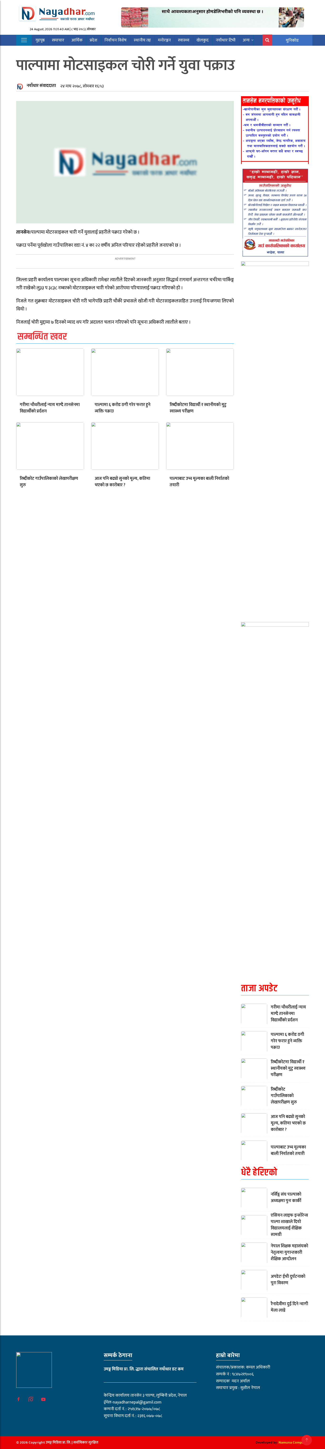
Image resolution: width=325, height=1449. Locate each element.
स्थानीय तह (142, 40)
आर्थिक (77, 40)
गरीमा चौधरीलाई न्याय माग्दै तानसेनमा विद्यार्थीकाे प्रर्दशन (50, 408)
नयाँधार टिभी (226, 40)
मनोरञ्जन (164, 40)
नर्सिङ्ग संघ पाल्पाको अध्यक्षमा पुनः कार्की (286, 1197)
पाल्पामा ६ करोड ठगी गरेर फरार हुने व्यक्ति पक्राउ (122, 408)
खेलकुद (203, 40)
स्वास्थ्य (183, 40)
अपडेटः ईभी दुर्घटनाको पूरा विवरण (288, 1280)
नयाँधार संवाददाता (41, 85)
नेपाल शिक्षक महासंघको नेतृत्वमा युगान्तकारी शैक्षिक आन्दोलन (289, 1253)
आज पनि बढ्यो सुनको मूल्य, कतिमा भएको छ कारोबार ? (122, 482)
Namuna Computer (294, 1442)
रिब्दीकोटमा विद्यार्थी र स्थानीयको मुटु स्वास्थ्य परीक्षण (198, 408)
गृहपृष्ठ (40, 40)
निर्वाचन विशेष (115, 40)
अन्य (246, 40)
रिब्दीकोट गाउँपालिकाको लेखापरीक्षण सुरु (49, 482)
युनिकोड (292, 40)
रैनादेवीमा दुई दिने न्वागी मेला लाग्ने (289, 1307)
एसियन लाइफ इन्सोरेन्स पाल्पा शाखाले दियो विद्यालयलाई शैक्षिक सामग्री (289, 1225)
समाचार (58, 40)
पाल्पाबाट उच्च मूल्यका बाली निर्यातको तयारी (199, 482)
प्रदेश (93, 40)
